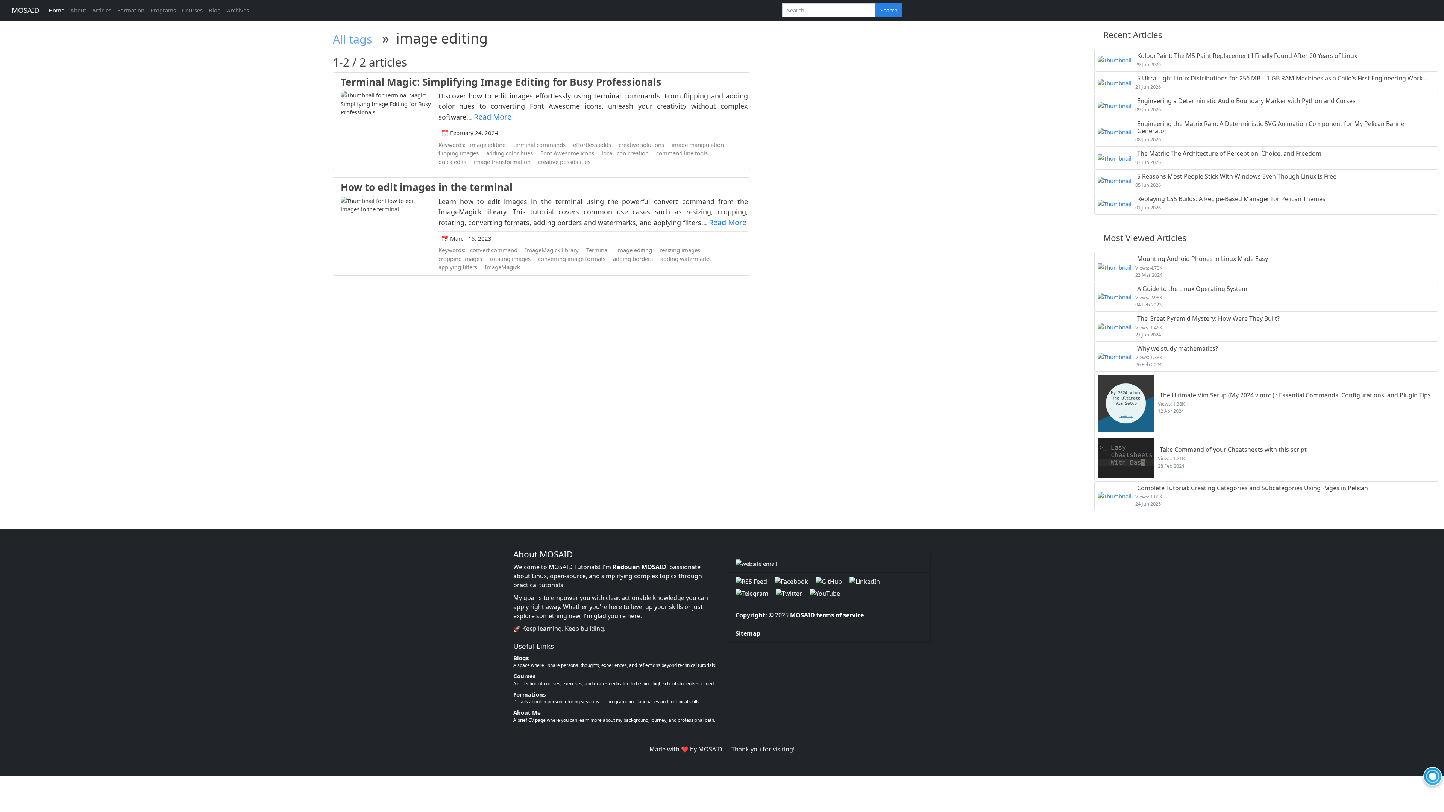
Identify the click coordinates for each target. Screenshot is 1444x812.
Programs (163, 10)
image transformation (502, 161)
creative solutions (641, 144)
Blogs (521, 658)
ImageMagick (502, 267)
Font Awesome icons (567, 153)
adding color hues (509, 153)
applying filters (457, 267)
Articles (101, 10)
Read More (492, 117)
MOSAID (25, 10)
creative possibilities (564, 161)
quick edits (452, 161)
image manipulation (698, 144)
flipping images (458, 153)
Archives (238, 10)
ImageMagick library (552, 250)
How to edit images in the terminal (427, 187)
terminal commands (539, 144)
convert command (493, 250)
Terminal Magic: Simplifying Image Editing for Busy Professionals (501, 82)
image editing (488, 144)
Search (889, 10)
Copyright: (751, 615)
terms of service (840, 615)
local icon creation (625, 153)
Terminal (597, 250)
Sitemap (748, 633)
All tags (352, 39)
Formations (529, 694)
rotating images (510, 258)
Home (56, 10)
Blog (215, 10)
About (78, 10)
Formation (130, 10)
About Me (527, 712)
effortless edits (592, 144)
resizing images (680, 250)
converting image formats (571, 258)
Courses (192, 10)
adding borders (633, 258)
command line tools (682, 153)
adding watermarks (685, 258)
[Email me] (829, 563)
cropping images (460, 258)
